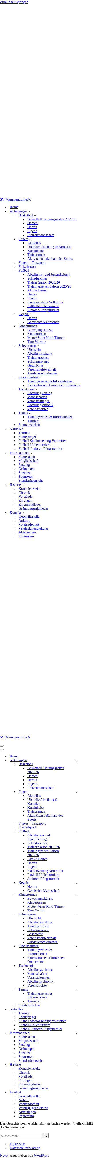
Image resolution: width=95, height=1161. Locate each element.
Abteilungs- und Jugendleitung (48, 274)
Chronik (24, 492)
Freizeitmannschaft (40, 235)
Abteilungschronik (40, 405)
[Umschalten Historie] (76, 1065)
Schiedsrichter (37, 278)
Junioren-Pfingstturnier (43, 310)
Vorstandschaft (29, 524)
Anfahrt (24, 520)
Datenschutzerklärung (25, 1148)
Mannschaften (37, 397)
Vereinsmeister (37, 409)
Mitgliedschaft (28, 461)
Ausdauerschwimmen (42, 373)
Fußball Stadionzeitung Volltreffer (42, 441)
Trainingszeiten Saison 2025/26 (49, 286)
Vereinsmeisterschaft (41, 369)
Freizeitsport (27, 266)
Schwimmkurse (38, 361)
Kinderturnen (36, 334)
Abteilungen (27, 532)
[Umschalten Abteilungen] (76, 760)
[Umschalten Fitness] (76, 792)
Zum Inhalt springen (14, 2)
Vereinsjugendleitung (33, 528)
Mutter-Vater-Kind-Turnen (45, 338)
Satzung (24, 465)
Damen (32, 223)
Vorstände (25, 496)
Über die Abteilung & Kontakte (49, 247)
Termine (24, 433)
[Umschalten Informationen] (76, 1033)
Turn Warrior (36, 342)
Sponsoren (26, 476)
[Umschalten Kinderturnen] (76, 895)
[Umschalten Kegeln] (76, 883)
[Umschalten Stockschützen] (76, 946)
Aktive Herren (37, 290)
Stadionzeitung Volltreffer (45, 302)
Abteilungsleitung (39, 353)
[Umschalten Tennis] (76, 989)
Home (14, 207)
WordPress (41, 1155)
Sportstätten (27, 457)
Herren (32, 227)
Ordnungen (26, 468)
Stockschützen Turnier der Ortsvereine (54, 385)
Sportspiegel (27, 437)
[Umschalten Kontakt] (76, 1092)
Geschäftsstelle (29, 516)
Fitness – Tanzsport (32, 262)
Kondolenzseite (29, 488)
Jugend (32, 231)
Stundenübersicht (31, 480)
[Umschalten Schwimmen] (76, 914)
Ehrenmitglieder (30, 504)
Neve (4, 1155)
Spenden (25, 472)
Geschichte (35, 365)
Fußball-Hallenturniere (43, 306)
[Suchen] (45, 1135)
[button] (29, 211)
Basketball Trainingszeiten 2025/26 (51, 219)
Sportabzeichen (29, 425)
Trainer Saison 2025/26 (43, 282)
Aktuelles (34, 243)
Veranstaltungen (38, 401)
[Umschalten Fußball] (76, 831)
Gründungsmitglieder (33, 508)
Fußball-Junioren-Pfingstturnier (40, 448)
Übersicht (34, 349)
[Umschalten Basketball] (76, 764)
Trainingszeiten (38, 357)
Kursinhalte (35, 251)
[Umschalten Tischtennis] (76, 966)
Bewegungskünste (40, 330)
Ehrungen (25, 500)
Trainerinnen (36, 255)
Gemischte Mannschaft (43, 322)
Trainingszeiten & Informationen (50, 381)
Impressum (26, 536)
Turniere (33, 421)
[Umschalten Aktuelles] (76, 1009)
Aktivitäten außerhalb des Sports (50, 258)
